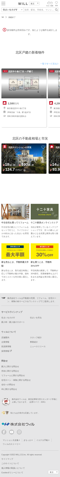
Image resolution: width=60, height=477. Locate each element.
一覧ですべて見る (48, 63)
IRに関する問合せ (9, 389)
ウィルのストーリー (11, 444)
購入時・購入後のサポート (13, 322)
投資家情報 (6, 346)
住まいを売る (36, 317)
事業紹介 (34, 342)
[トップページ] (23, 4)
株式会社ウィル (3, 17)
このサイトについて (10, 463)
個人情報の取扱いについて (13, 468)
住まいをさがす (8, 317)
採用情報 (5, 351)
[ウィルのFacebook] (4, 433)
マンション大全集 (10, 440)
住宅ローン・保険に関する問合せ (16, 380)
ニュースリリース (38, 346)
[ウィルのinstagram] (19, 432)
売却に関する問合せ (10, 371)
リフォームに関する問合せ (13, 375)
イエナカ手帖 (42, 440)
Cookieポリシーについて (12, 472)
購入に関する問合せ (10, 366)
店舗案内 (5, 337)
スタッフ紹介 (36, 337)
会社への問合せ (8, 384)
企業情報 (5, 342)
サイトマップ (7, 459)
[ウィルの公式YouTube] (12, 433)
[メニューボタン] (3, 3)
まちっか (27, 440)
